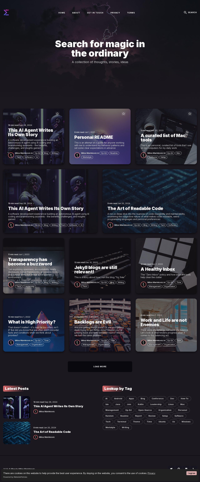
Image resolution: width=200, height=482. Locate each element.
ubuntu (162, 421)
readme (114, 153)
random (109, 416)
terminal (121, 421)
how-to (184, 398)
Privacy (151, 473)
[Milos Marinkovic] (11, 155)
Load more (100, 366)
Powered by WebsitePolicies (15, 477)
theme (136, 421)
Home (61, 13)
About (76, 13)
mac (178, 153)
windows (186, 421)
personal (182, 410)
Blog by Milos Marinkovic (23, 469)
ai (37, 157)
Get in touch (95, 13)
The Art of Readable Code (52, 431)
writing (55, 153)
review (151, 416)
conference (158, 398)
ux (173, 421)
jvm (129, 404)
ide (107, 404)
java (117, 404)
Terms (131, 13)
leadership (29, 286)
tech (19, 157)
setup (163, 157)
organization (169, 286)
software (28, 157)
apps (131, 398)
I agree (191, 473)
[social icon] (171, 469)
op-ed (37, 153)
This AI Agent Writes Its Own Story (58, 406)
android (118, 398)
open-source (145, 410)
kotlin (141, 404)
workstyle (87, 157)
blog (46, 153)
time (179, 282)
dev (172, 398)
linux (171, 404)
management (154, 286)
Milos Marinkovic (23, 153)
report (138, 416)
